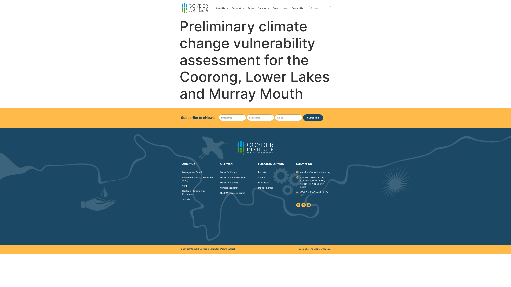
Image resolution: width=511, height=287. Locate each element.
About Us (188, 164)
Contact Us (297, 8)
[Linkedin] (303, 205)
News (286, 8)
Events (276, 8)
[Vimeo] (309, 205)
